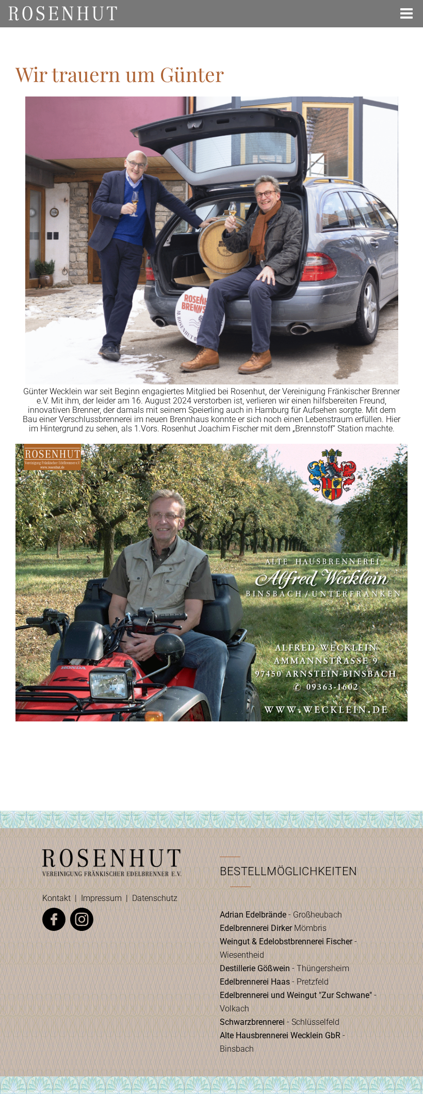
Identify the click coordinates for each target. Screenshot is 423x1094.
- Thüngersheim (284, 968)
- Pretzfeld (274, 982)
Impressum (101, 898)
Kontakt (56, 898)
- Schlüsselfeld (279, 1022)
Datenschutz (154, 898)
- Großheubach (281, 915)
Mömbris (273, 928)
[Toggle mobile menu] (407, 13)
